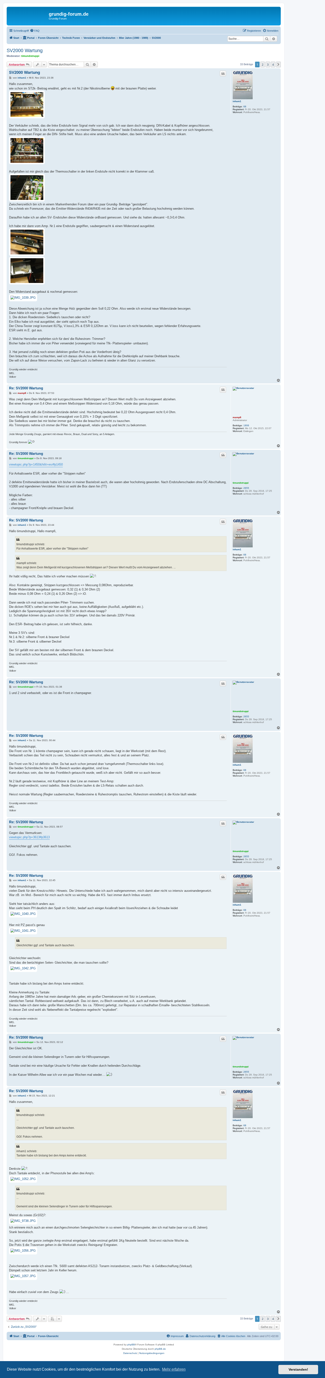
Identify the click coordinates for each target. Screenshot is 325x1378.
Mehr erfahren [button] (174, 1369)
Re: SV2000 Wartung (26, 388)
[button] (278, 64)
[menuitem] (34, 31)
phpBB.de (160, 1349)
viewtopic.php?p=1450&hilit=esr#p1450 (36, 464)
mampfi (237, 417)
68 (244, 106)
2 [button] (262, 64)
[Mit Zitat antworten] (223, 73)
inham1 (237, 101)
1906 (246, 425)
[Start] (28, 15)
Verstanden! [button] (298, 1369)
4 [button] (273, 64)
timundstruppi (30, 56)
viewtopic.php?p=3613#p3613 (29, 837)
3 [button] (268, 64)
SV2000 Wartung (25, 50)
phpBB (131, 1344)
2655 (246, 488)
